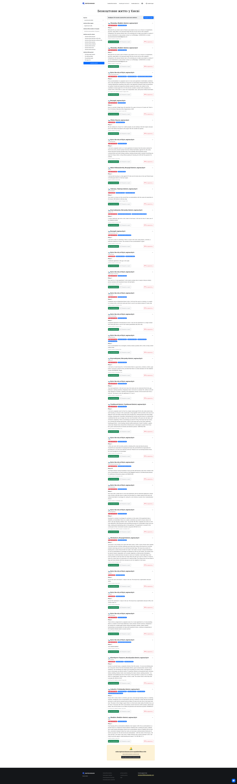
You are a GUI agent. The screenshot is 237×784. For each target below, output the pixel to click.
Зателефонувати (114, 41)
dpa (121, 777)
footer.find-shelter (107, 773)
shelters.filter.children (90, 44)
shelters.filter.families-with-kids (93, 38)
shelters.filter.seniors (90, 45)
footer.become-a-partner (109, 779)
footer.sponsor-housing (108, 777)
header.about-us (135, 3)
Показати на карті (148, 17)
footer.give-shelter (107, 775)
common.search (94, 63)
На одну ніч (88, 60)
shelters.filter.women (90, 42)
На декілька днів (89, 58)
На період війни (89, 56)
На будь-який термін (90, 54)
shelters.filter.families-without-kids (93, 40)
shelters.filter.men (89, 47)
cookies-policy (124, 775)
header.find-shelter (112, 3)
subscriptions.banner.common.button (131, 757)
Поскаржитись (149, 41)
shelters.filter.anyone (90, 36)
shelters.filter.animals (90, 49)
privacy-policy (123, 773)
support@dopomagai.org (146, 775)
